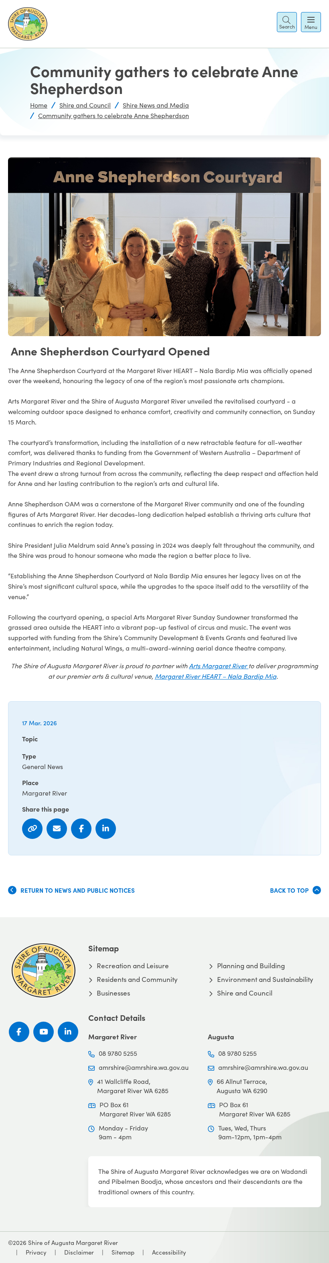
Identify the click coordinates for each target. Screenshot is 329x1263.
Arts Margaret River (218, 665)
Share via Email (57, 828)
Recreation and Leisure (133, 965)
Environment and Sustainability (265, 979)
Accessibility (169, 1252)
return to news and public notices (77, 890)
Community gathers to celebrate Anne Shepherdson (113, 115)
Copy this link (32, 828)
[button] (287, 22)
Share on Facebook (81, 828)
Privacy (36, 1252)
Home (38, 105)
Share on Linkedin (105, 828)
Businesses (113, 993)
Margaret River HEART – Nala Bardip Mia (215, 676)
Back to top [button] (289, 890)
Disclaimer (79, 1252)
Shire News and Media (156, 105)
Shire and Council (85, 105)
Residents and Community (137, 979)
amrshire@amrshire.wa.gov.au (144, 1067)
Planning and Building (251, 965)
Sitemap (123, 1252)
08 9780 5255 (118, 1053)
